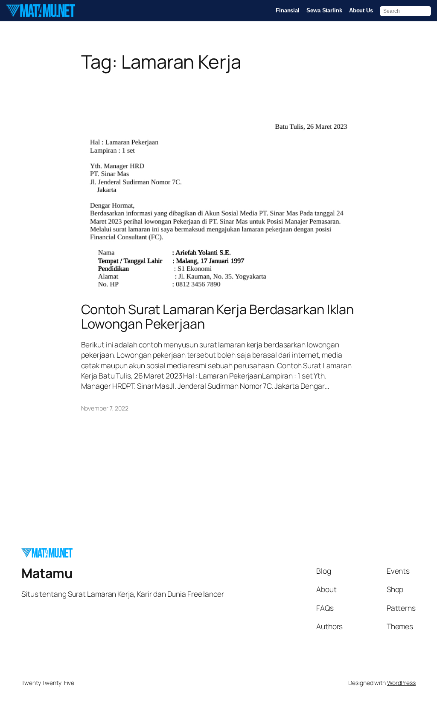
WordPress (401, 683)
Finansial (288, 10)
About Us (361, 10)
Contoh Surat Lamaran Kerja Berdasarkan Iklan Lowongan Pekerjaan (217, 316)
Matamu (46, 573)
